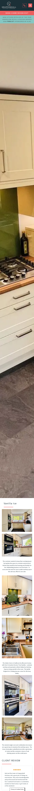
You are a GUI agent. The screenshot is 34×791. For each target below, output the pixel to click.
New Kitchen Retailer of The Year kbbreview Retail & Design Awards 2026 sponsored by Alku (17, 19)
